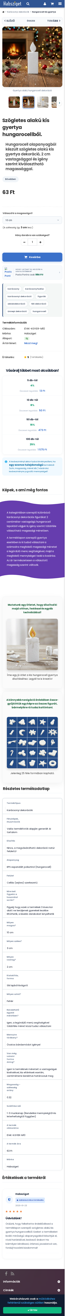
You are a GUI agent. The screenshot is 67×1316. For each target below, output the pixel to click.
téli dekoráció (38, 303)
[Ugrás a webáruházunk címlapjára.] (12, 4)
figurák (42, 296)
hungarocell (39, 311)
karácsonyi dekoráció (20, 296)
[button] (3, 12)
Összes (31, 20)
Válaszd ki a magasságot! (18, 213)
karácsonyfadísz (34, 288)
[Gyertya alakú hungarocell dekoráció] (14, 102)
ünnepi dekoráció (17, 311)
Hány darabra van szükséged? (32, 235)
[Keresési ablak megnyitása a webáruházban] (28, 3)
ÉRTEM (33, 1310)
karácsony (13, 288)
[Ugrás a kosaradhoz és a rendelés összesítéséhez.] (52, 3)
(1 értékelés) (36, 357)
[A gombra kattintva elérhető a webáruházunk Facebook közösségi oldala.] (6, 1273)
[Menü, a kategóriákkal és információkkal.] (60, 3)
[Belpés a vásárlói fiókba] (45, 3)
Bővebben (10, 179)
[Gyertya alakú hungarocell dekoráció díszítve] (43, 102)
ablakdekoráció (16, 303)
